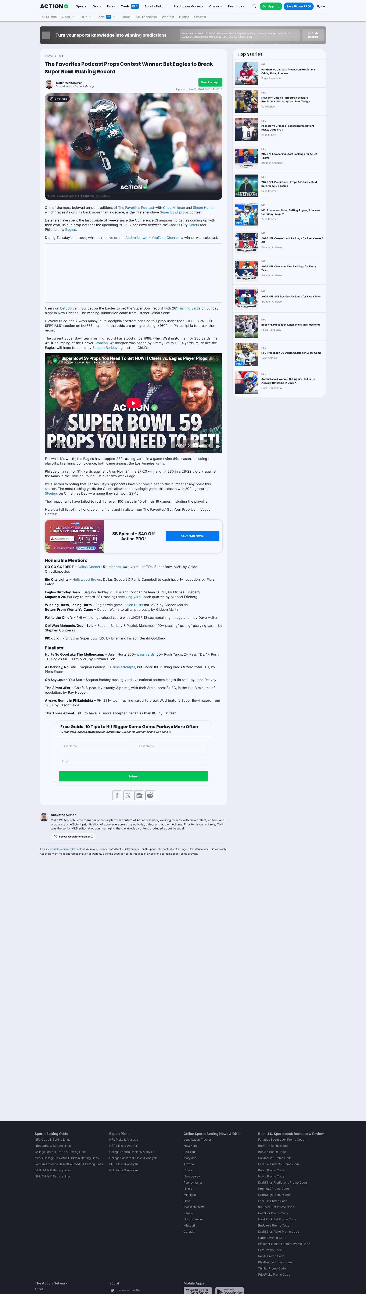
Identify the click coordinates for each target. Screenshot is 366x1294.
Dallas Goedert (90, 567)
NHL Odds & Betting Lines (53, 1176)
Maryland (190, 1158)
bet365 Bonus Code (272, 1152)
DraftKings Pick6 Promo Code (278, 1231)
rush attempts (124, 667)
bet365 (66, 308)
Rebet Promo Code (271, 1256)
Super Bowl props (174, 212)
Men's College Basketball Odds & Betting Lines (67, 1158)
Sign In (320, 6)
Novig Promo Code (271, 1176)
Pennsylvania (193, 1182)
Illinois (188, 1188)
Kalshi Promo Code (271, 1170)
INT (163, 592)
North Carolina (194, 1219)
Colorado (190, 1170)
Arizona (189, 1164)
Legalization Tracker (197, 1139)
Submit (133, 776)
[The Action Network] (54, 6)
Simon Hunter (204, 207)
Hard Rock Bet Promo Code (277, 1219)
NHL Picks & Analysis (123, 1170)
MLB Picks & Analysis (123, 1164)
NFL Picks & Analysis (123, 1139)
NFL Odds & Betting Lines (52, 1139)
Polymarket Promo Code (275, 1158)
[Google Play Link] (229, 1291)
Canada (189, 1231)
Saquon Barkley (105, 347)
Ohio (187, 1201)
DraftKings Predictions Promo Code (282, 1182)
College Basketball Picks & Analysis (133, 1158)
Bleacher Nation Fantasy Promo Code (284, 1244)
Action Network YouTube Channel (152, 237)
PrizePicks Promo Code (274, 1274)
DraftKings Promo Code (274, 1194)
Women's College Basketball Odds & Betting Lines (69, 1164)
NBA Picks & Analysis (123, 1145)
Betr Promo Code (270, 1250)
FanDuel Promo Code (272, 1201)
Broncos (101, 343)
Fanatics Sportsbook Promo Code (281, 1139)
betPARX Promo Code (273, 1213)
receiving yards (130, 597)
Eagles (70, 229)
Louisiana (190, 1152)
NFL (61, 56)
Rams (159, 463)
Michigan (190, 1194)
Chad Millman (174, 207)
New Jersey (192, 1176)
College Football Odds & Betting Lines (60, 1152)
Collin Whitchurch (69, 83)
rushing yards (189, 308)
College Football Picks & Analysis (131, 1152)
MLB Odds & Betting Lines (53, 1170)
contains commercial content (67, 849)
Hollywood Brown (86, 579)
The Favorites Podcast (136, 207)
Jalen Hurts (134, 605)
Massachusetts (194, 1207)
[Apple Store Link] (198, 1291)
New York (190, 1145)
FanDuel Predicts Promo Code (279, 1164)
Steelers (51, 493)
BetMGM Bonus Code (273, 1145)
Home (49, 56)
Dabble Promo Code (272, 1237)
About (39, 1289)
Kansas (189, 1213)
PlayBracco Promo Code (275, 1262)
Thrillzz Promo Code (272, 1268)
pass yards (146, 654)
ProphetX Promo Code (273, 1188)
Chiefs (194, 225)
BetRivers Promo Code (273, 1225)
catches (114, 567)
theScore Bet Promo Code (276, 1207)
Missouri (189, 1225)
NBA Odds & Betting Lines (53, 1145)
